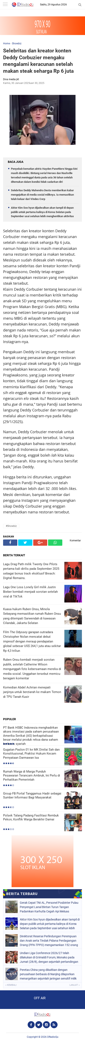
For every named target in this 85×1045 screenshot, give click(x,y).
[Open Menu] (5, 4)
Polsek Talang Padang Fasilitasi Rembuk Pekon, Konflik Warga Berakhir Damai (31, 817)
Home (6, 43)
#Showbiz (11, 526)
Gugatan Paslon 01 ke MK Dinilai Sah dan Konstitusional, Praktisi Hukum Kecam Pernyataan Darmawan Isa (31, 754)
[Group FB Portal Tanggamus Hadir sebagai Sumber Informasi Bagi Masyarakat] (73, 801)
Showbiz (16, 43)
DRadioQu (52, 1036)
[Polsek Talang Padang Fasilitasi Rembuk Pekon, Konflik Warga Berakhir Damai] (73, 823)
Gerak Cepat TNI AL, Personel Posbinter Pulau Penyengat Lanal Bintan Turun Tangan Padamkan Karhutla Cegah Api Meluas (49, 907)
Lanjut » (75, 985)
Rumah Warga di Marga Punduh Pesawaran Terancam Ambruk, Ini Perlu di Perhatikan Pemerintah (31, 775)
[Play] (13, 999)
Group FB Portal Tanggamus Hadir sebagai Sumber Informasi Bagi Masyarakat (32, 795)
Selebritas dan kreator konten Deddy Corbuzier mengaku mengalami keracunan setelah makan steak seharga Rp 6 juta (38, 61)
